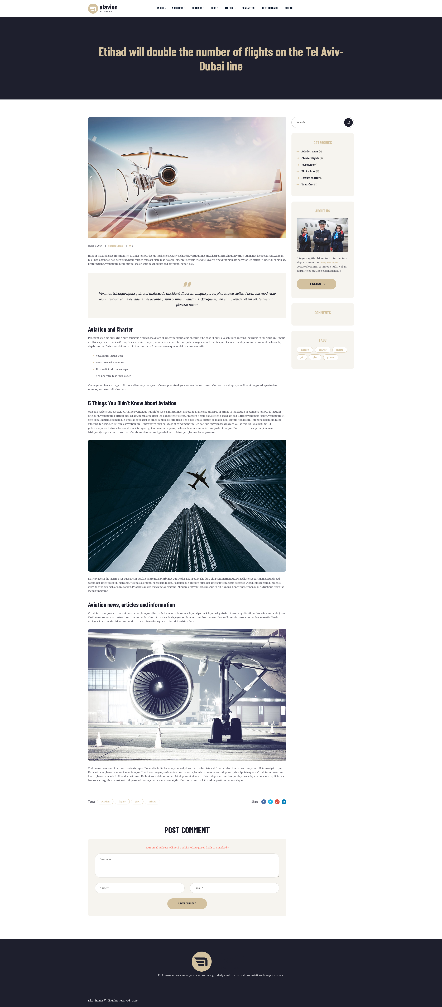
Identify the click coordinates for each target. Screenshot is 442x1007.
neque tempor (329, 262)
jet (302, 357)
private (152, 801)
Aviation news (309, 151)
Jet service (307, 164)
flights (122, 801)
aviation (105, 801)
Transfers (307, 184)
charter (322, 350)
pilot (137, 801)
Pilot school (308, 171)
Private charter (310, 177)
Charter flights (115, 246)
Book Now (315, 283)
